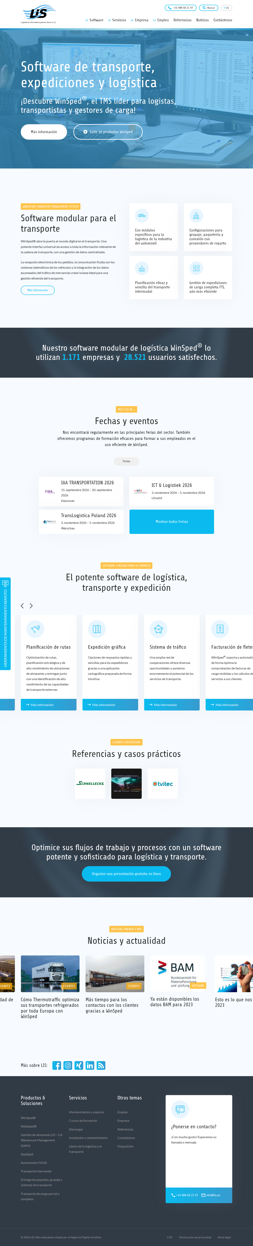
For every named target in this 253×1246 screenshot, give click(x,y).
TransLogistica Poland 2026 (88, 515)
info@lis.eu (213, 1195)
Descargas (76, 1129)
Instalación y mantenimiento (88, 1138)
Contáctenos (126, 1138)
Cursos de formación (83, 1120)
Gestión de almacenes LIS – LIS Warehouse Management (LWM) (41, 1140)
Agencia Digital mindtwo (86, 1237)
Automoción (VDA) (34, 1162)
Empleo (122, 1112)
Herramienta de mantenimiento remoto (5, 628)
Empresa (123, 1120)
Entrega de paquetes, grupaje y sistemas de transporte (41, 1182)
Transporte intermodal (36, 1171)
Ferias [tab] (126, 461)
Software (198, 985)
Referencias (125, 1129)
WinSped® (28, 1118)
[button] (22, 605)
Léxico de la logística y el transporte (85, 1148)
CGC (170, 1237)
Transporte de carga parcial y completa (40, 1196)
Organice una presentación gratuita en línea (126, 873)
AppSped (27, 1154)
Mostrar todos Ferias (172, 521)
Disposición (125, 1146)
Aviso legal (224, 1237)
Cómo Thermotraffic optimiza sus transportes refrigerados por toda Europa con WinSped (50, 1008)
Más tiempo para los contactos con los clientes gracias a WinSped (112, 1005)
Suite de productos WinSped (111, 132)
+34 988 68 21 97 (183, 7)
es (227, 8)
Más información (44, 132)
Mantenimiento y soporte (86, 1112)
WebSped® (29, 1126)
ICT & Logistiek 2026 (172, 485)
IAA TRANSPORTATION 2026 (87, 483)
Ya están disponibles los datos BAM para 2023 (174, 1002)
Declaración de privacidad (195, 1237)
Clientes (69, 986)
